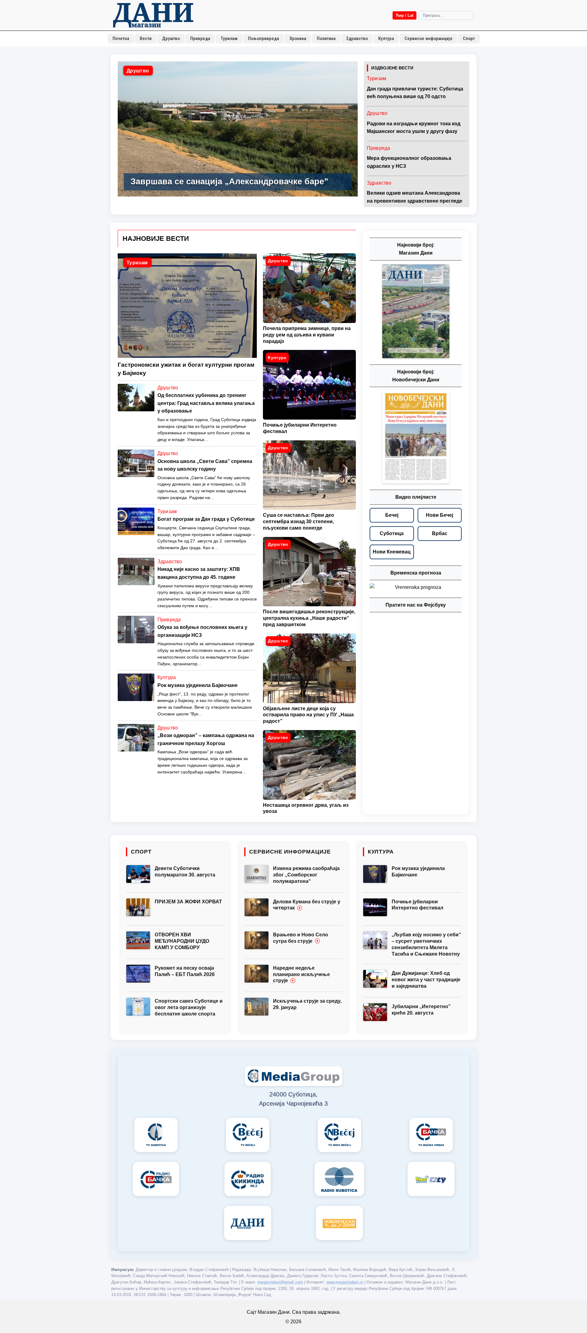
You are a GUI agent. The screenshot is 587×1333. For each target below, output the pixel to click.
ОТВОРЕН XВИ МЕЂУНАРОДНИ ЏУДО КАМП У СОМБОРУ (182, 941)
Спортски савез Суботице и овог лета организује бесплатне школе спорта (189, 1007)
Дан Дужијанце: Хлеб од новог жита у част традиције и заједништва (426, 980)
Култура (386, 38)
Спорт (469, 38)
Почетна (121, 38)
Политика (326, 38)
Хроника (298, 38)
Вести (146, 38)
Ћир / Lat (404, 15)
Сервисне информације (428, 38)
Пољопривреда (263, 38)
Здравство (357, 38)
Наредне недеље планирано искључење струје (301, 974)
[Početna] (153, 15)
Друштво (171, 38)
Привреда (200, 38)
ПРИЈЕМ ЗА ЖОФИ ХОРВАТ (188, 901)
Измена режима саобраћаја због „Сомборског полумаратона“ (306, 875)
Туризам (229, 38)
